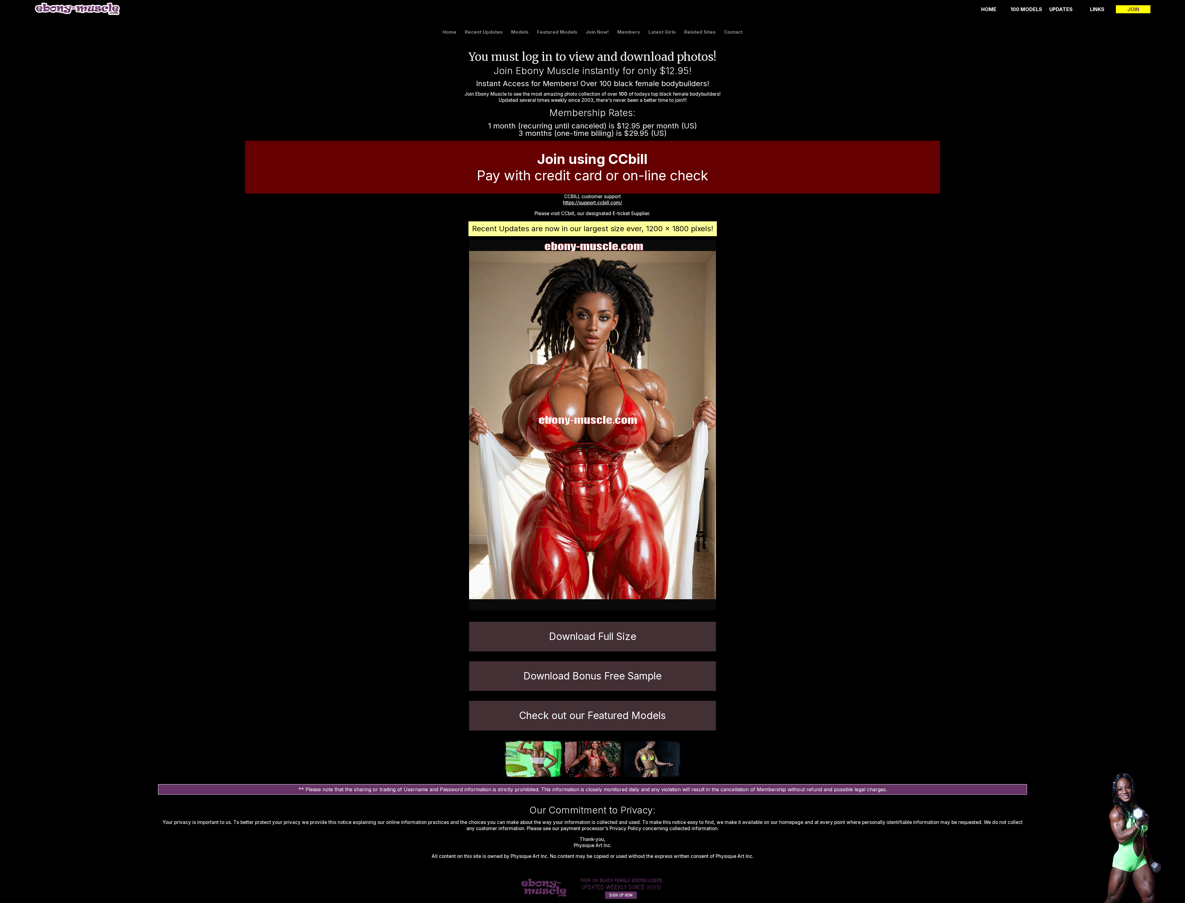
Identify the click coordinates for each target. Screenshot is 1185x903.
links (1097, 9)
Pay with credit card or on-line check (592, 167)
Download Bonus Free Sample (592, 676)
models (520, 32)
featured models (557, 32)
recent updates (484, 32)
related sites (700, 32)
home (988, 9)
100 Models (1026, 9)
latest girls (662, 32)
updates (1061, 9)
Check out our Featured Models (592, 715)
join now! (597, 32)
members (628, 32)
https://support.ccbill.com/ (592, 203)
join (1133, 9)
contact (733, 32)
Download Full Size (592, 636)
